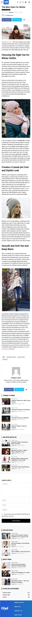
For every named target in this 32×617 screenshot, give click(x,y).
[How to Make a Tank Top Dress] (6, 552)
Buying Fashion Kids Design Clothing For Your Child (19, 459)
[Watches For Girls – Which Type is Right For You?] (6, 451)
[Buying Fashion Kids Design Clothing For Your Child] (6, 459)
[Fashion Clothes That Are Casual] (6, 427)
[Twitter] (23, 2)
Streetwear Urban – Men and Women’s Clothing (20, 581)
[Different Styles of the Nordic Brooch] (6, 544)
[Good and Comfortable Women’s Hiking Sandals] (6, 565)
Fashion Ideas (6, 9)
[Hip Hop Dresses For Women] (6, 419)
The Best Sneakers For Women (20, 409)
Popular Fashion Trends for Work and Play (19, 442)
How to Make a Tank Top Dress (20, 551)
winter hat (5, 359)
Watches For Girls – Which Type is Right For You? (19, 451)
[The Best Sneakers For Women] (6, 410)
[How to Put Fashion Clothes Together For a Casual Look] (6, 536)
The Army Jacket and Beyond (20, 467)
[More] (24, 19)
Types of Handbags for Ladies (20, 572)
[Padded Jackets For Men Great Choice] (6, 401)
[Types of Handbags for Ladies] (6, 573)
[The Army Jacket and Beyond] (6, 468)
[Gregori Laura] (3, 15)
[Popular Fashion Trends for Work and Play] (6, 443)
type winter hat (21, 357)
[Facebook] (17, 2)
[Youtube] (25, 2)
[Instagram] (20, 2)
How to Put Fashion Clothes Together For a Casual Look (19, 535)
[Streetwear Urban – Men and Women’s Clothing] (6, 582)
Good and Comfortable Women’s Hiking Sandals (18, 565)
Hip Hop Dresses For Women (20, 418)
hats (25, 188)
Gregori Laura (9, 15)
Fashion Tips (14, 448)
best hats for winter (11, 357)
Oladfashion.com (6, 42)
